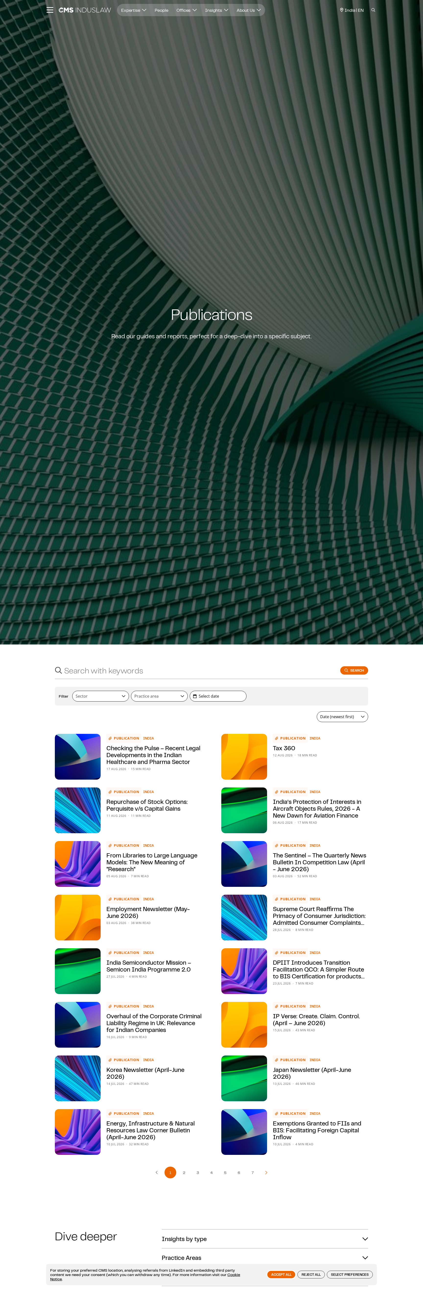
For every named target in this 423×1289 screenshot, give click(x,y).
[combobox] (193, 670)
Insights (214, 10)
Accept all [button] (281, 1274)
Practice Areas (181, 1257)
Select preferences (350, 1274)
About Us (246, 10)
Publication (126, 738)
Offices (183, 10)
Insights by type (184, 1238)
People (161, 10)
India (148, 738)
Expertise (131, 10)
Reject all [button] (311, 1274)
